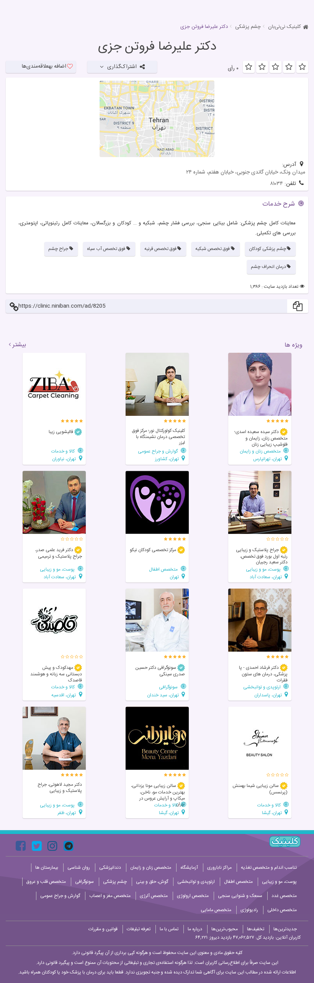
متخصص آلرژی (154, 896)
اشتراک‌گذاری (122, 66)
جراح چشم (58, 249)
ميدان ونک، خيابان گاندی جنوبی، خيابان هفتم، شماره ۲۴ (245, 172)
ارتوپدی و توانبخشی (262, 687)
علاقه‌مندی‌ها (44, 66)
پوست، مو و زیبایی (264, 569)
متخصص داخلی (282, 910)
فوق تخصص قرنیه (160, 249)
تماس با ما (169, 929)
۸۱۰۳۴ (276, 183)
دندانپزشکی (110, 867)
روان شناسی (78, 867)
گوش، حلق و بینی (152, 882)
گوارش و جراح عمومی (158, 451)
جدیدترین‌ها (285, 929)
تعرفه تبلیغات (138, 929)
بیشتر (19, 345)
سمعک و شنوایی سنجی (240, 896)
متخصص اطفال (164, 569)
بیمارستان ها (46, 867)
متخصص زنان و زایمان (261, 451)
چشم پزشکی (248, 27)
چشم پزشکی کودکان (267, 249)
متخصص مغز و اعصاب (110, 896)
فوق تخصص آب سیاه (106, 249)
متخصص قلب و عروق (46, 882)
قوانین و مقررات (103, 929)
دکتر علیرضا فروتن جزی (157, 47)
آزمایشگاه (189, 867)
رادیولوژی (249, 910)
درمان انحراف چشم (268, 267)
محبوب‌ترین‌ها (224, 929)
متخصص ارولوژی (193, 896)
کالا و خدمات (63, 451)
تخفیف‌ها (255, 929)
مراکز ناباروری (219, 867)
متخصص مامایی (216, 910)
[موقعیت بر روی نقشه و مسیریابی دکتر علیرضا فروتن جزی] (157, 119)
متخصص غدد (284, 896)
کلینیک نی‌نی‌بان (284, 27)
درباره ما (195, 929)
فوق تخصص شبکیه (212, 249)
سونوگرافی (169, 687)
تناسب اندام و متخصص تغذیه (269, 867)
